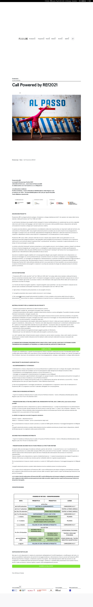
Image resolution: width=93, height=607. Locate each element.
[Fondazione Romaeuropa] (23, 38)
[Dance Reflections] (58, 590)
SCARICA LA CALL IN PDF (46, 566)
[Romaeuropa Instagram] (80, 1)
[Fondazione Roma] (51, 590)
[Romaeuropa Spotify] (82, 1)
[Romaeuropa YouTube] (83, 1)
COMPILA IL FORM (46, 349)
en (90, 1)
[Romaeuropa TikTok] (85, 1)
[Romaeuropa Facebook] (79, 1)
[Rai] (70, 590)
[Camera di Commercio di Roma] (41, 590)
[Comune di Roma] (31, 590)
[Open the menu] (73, 39)
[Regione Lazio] (22, 590)
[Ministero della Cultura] (14, 590)
